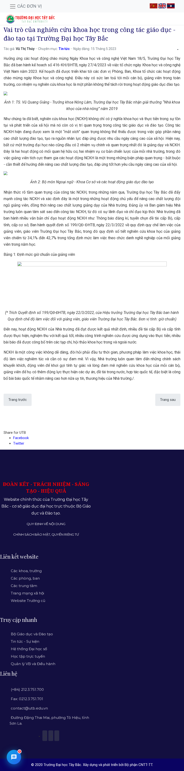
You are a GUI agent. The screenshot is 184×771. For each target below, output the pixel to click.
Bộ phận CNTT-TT (138, 765)
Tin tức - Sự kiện (25, 641)
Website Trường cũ (28, 600)
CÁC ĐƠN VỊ (29, 6)
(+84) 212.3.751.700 (27, 689)
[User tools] (177, 49)
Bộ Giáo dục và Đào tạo (32, 634)
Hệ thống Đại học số (29, 649)
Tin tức (64, 49)
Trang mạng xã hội (27, 593)
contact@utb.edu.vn (29, 708)
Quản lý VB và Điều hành (33, 663)
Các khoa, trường (26, 571)
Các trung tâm (24, 585)
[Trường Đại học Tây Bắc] (30, 19)
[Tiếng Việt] (153, 5)
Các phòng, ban (25, 578)
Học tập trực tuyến (28, 656)
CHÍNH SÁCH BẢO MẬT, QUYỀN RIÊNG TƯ (46, 534)
